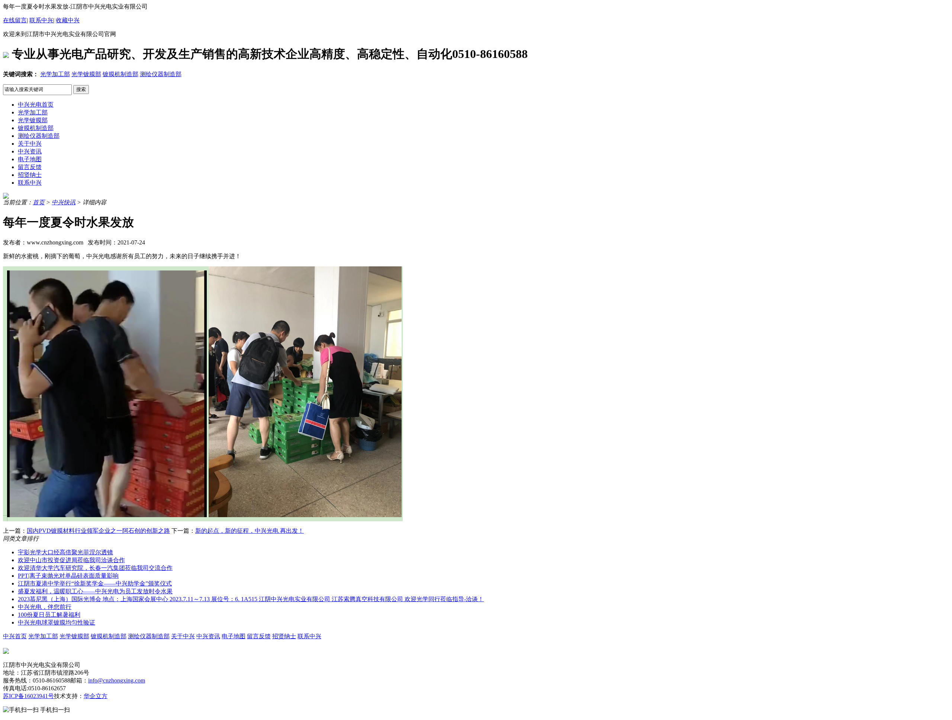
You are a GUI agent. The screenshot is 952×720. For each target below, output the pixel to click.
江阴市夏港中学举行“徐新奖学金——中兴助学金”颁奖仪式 (95, 583)
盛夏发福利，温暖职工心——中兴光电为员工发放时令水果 (95, 591)
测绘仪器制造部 (160, 74)
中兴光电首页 (36, 104)
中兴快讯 (63, 202)
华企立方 (95, 696)
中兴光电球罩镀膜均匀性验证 (56, 622)
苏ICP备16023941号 (28, 696)
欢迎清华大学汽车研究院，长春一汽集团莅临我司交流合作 (95, 568)
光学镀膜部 (86, 74)
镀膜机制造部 (120, 74)
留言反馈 (30, 167)
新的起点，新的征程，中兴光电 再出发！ (249, 531)
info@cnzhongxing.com (116, 680)
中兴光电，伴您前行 (44, 607)
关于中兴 (30, 143)
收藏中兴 (68, 20)
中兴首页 (15, 636)
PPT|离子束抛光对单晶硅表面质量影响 (68, 576)
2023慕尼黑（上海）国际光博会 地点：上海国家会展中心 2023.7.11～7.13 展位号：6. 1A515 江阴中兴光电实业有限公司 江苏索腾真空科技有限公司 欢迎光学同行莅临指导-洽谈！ (251, 599)
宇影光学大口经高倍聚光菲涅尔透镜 (65, 552)
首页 (39, 202)
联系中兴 (41, 20)
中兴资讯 (30, 151)
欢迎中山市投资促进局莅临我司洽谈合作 (71, 560)
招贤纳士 (30, 175)
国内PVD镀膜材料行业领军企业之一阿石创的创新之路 (98, 531)
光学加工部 (55, 74)
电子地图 (30, 159)
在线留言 (15, 20)
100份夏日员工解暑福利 (49, 615)
